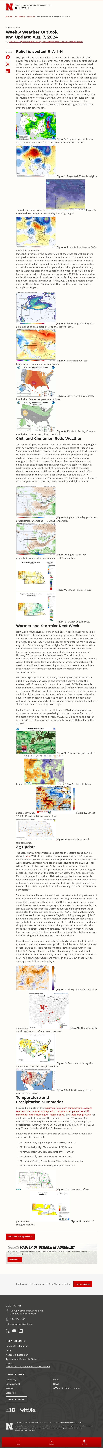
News (56, 1384)
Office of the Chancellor (66, 1388)
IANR (15, 17)
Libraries (11, 1393)
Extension (22, 17)
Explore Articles (83, 1284)
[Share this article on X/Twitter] (8, 64)
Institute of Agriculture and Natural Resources (33, 5)
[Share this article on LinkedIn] (8, 71)
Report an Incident (16, 1399)
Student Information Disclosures (25, 1430)
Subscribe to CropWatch (19, 1237)
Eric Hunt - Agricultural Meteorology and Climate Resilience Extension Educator (46, 42)
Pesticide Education (17, 1346)
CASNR (9, 1363)
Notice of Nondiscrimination (49, 1428)
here (27, 856)
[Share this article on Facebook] (8, 57)
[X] (8, 1331)
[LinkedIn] (21, 1331)
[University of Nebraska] (27, 1410)
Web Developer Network (62, 1426)
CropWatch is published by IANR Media (28, 1366)
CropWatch (23, 8)
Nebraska (9, 17)
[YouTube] (14, 1331)
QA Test (73, 1426)
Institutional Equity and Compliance (26, 1428)
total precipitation (81, 1114)
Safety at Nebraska (75, 1428)
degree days (57, 1114)
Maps (56, 1379)
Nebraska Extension (17, 1355)
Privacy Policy (63, 1428)
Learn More (13, 1259)
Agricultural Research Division (22, 1359)
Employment (13, 1384)
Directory (11, 1379)
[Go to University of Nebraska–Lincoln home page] (9, 6)
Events (9, 1388)
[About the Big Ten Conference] (10, 1410)
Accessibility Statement (85, 1426)
